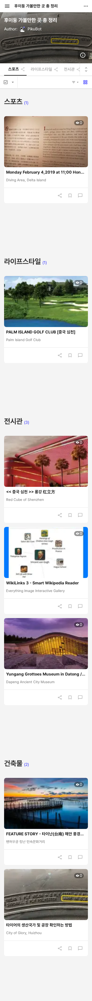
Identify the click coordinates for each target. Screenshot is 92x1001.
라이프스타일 (41, 69)
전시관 (69, 69)
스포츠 (13, 69)
